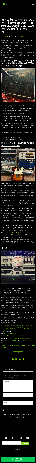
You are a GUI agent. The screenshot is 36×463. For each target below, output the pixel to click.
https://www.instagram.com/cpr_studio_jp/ (20, 340)
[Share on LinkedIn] (19, 359)
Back (18, 352)
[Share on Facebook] (13, 359)
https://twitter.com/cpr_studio (15, 336)
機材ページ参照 (16, 232)
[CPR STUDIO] (7, 5)
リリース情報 (20, 36)
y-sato (12, 36)
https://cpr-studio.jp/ (10, 333)
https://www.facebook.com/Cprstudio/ (19, 338)
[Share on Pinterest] (22, 359)
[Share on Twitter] (16, 359)
